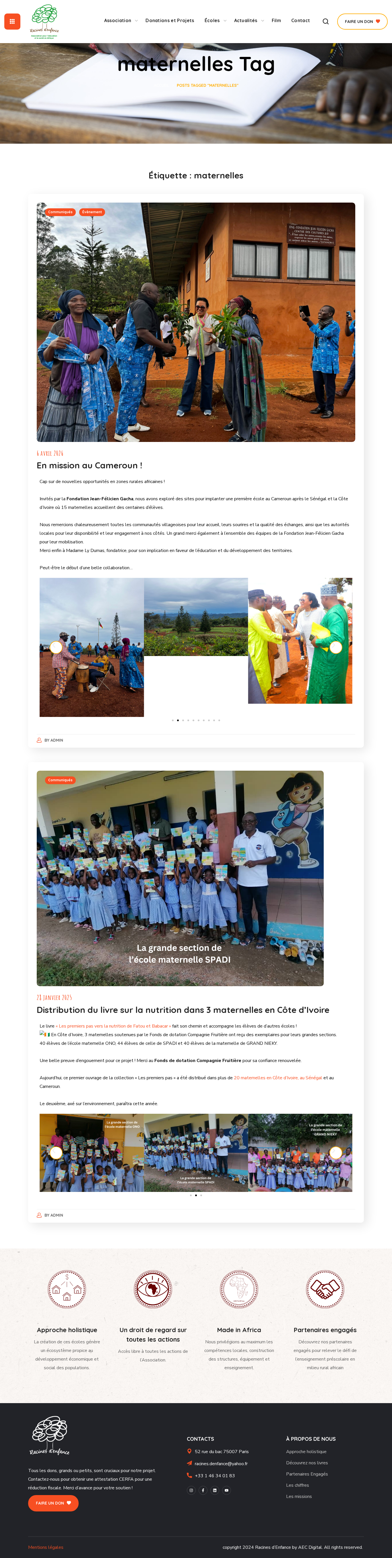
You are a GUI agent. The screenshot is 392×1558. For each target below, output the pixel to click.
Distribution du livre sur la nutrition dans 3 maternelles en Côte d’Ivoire (183, 1009)
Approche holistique (306, 1452)
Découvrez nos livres (307, 1463)
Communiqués (60, 212)
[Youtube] (226, 1490)
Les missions (299, 1496)
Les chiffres (297, 1485)
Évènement (92, 212)
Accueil (161, 85)
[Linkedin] (214, 1490)
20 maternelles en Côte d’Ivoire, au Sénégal (277, 1078)
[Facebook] (203, 1490)
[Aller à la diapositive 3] (183, 720)
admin (57, 740)
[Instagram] (191, 1490)
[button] (326, 21)
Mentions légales (45, 1547)
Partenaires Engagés (307, 1474)
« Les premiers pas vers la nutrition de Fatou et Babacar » (113, 1026)
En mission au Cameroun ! (89, 465)
